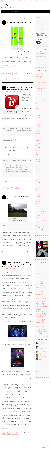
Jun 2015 (37, 166)
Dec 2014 (38, 177)
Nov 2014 (38, 178)
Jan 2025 (37, 110)
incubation (38, 309)
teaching (43, 328)
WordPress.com (39, 374)
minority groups (13, 76)
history (43, 306)
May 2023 (38, 131)
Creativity (7, 91)
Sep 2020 (38, 147)
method (3, 252)
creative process (6, 251)
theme (39, 329)
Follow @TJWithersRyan (40, 53)
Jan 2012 (37, 205)
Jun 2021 (37, 140)
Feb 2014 (38, 189)
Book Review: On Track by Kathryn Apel (20, 22)
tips (41, 329)
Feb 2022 (38, 136)
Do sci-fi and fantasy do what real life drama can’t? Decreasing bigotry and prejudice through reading (16, 264)
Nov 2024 (38, 112)
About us (8, 11)
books (12, 73)
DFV (44, 295)
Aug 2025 (38, 105)
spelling (37, 326)
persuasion (7, 435)
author (4, 73)
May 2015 (38, 168)
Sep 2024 (38, 115)
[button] (39, 244)
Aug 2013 (38, 194)
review (17, 78)
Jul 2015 (37, 164)
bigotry (14, 432)
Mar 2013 (38, 196)
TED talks (17, 91)
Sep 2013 (38, 192)
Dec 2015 (38, 159)
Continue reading (5, 69)
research (42, 322)
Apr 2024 (38, 122)
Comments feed (39, 373)
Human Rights (19, 24)
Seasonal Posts (39, 227)
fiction (44, 303)
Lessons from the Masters (42, 220)
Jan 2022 (37, 138)
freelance (41, 304)
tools (3, 253)
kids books (13, 434)
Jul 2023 (37, 129)
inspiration (4, 75)
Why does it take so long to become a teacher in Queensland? (41, 92)
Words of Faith (22, 91)
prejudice (3, 187)
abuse (37, 281)
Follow (38, 42)
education (40, 301)
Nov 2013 (38, 191)
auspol (46, 281)
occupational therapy (6, 78)
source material (41, 324)
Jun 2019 (37, 154)
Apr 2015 (38, 170)
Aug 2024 (38, 117)
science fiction (4, 436)
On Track (12, 78)
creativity (3, 74)
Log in (37, 369)
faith (13, 185)
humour (40, 308)
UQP (13, 79)
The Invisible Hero (18, 285)
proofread (37, 320)
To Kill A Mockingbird (27, 286)
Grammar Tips (38, 223)
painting (37, 319)
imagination (4, 434)
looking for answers (5, 76)
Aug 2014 (38, 184)
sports (3, 79)
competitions (41, 288)
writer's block (44, 331)
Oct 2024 (37, 113)
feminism (41, 303)
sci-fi (17, 435)
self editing (42, 323)
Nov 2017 (38, 156)
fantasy (12, 433)
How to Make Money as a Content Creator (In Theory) (43, 344)
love (36, 314)
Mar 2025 (38, 108)
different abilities (9, 74)
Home (3, 11)
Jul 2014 (37, 185)
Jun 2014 (37, 187)
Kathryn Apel (8, 75)
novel (17, 76)
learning (39, 313)
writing (15, 79)
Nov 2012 (38, 199)
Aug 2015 (38, 163)
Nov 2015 (38, 161)
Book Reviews (13, 24)
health (17, 74)
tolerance (10, 79)
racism (14, 435)
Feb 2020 (38, 152)
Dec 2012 (38, 198)
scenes (17, 252)
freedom (14, 74)
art (44, 281)
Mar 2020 (38, 150)
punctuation (41, 320)
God (44, 304)
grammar (39, 306)
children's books (17, 73)
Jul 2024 (37, 119)
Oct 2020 (37, 145)
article (4, 299)
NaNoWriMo (13, 252)
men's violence (40, 314)
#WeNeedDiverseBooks (7, 432)
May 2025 (38, 106)
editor (11, 185)
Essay (10, 173)
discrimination (38, 296)
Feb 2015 (38, 173)
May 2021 (38, 141)
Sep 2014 (38, 182)
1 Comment (30, 73)
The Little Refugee (25, 282)
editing (45, 300)
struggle (6, 79)
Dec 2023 (38, 126)
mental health (44, 314)
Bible (7, 185)
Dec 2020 (38, 143)
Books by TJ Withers (16, 11)
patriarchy (40, 319)
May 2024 (38, 120)
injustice (9, 186)
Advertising (38, 213)
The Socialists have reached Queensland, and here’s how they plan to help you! (41, 78)
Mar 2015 (38, 171)
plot (14, 78)
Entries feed (38, 371)
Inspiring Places (40, 218)
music (37, 318)
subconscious (10, 436)
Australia (37, 283)
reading (38, 322)
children (41, 287)
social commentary (13, 187)
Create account (39, 367)
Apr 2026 (38, 101)
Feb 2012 (38, 203)
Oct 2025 (37, 103)
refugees (7, 187)
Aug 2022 (38, 133)
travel (5, 253)
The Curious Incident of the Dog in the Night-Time (21, 283)
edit (9, 185)
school (45, 322)
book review (8, 73)
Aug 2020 (38, 149)
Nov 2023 (38, 127)
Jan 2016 (37, 157)
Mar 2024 (38, 124)
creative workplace (40, 292)
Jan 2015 (37, 175)
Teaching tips (38, 229)
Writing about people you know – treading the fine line (43, 348)
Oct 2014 (37, 180)
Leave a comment (29, 185)
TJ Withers (10, 5)
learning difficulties (15, 75)
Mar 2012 (38, 201)
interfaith (8, 434)
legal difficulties (44, 313)
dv (40, 300)
